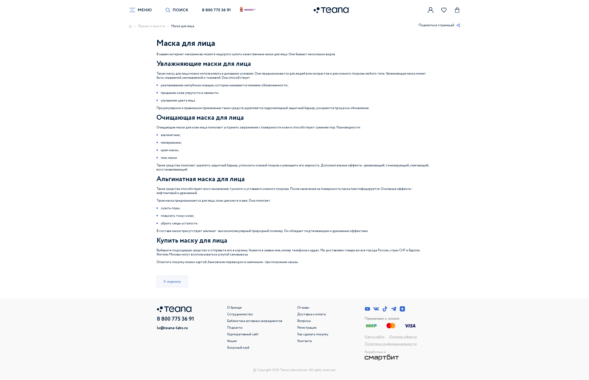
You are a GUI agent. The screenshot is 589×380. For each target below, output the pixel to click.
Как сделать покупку (312, 334)
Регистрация (306, 327)
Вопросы (304, 321)
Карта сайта (374, 336)
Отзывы (303, 307)
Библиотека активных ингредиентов (254, 321)
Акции (232, 341)
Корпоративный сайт (243, 334)
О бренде (234, 307)
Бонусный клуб (238, 347)
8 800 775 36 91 (216, 10)
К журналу (172, 281)
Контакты (304, 341)
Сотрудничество (240, 314)
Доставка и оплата (311, 314)
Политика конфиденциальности (391, 344)
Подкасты (235, 327)
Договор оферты (403, 336)
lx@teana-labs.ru (172, 328)
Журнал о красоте (151, 26)
